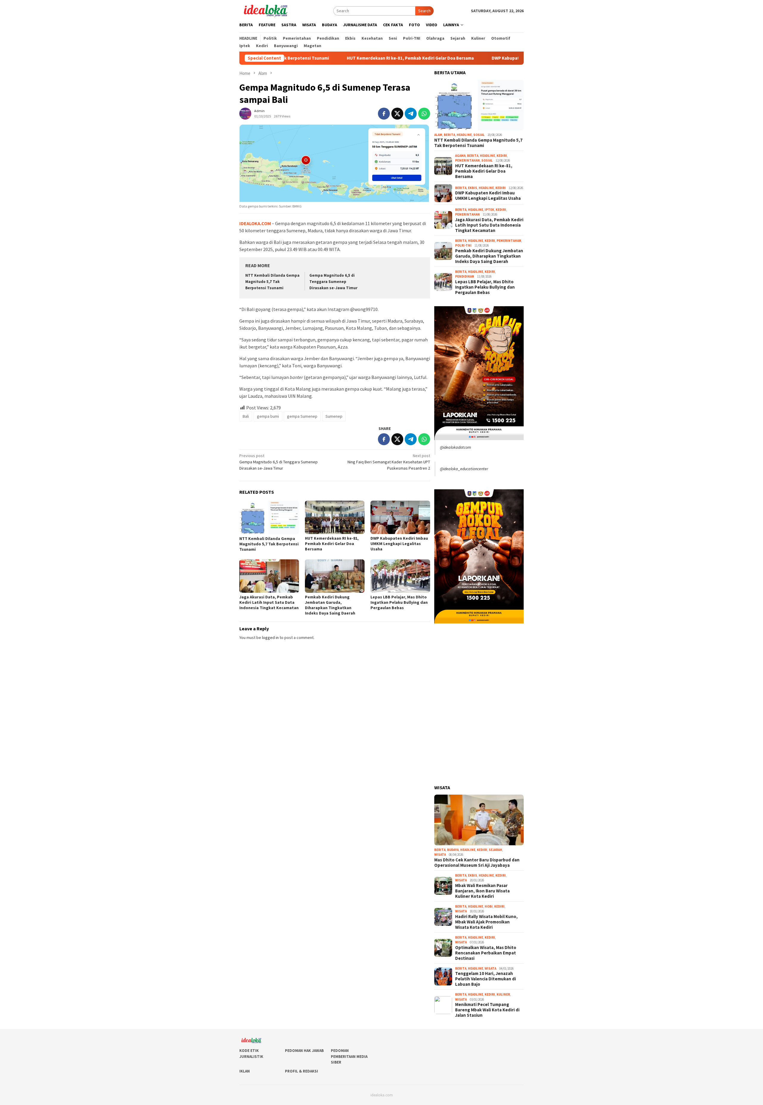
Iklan (244, 1071)
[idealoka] (265, 10)
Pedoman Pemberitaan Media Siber (349, 1056)
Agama (460, 156)
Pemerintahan (467, 160)
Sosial (479, 135)
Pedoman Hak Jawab (304, 1050)
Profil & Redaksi (301, 1071)
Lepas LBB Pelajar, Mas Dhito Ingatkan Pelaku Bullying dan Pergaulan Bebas (399, 602)
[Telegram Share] (411, 114)
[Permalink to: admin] (245, 113)
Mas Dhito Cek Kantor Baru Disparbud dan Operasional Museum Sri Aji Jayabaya (476, 862)
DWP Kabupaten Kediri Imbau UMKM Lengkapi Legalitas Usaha (507, 58)
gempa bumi (268, 416)
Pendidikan (464, 276)
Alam (438, 135)
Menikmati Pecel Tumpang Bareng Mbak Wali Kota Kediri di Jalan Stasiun (487, 1010)
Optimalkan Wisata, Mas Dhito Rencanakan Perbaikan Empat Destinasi (485, 953)
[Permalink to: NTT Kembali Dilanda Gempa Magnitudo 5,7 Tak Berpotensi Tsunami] (269, 517)
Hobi (489, 906)
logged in (270, 637)
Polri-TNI (463, 245)
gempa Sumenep (302, 416)
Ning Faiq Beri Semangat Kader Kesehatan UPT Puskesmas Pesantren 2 (389, 462)
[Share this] (384, 114)
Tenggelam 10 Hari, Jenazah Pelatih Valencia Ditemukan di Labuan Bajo (485, 979)
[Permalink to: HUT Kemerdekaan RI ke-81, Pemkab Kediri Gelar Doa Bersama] (335, 517)
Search (424, 10)
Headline (464, 135)
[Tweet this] (397, 114)
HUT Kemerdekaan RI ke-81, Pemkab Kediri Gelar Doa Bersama (362, 58)
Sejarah (495, 850)
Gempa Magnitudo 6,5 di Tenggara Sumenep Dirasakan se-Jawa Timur (333, 281)
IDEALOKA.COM (255, 223)
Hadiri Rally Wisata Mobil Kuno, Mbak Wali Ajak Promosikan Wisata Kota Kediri (486, 922)
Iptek (489, 210)
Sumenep (333, 416)
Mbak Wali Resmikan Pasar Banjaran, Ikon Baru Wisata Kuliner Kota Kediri (482, 891)
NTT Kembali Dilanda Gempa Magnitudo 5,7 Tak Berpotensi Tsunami (272, 281)
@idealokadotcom (455, 447)
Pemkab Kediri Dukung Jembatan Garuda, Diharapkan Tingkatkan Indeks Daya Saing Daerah (330, 605)
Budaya (453, 850)
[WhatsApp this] (424, 114)
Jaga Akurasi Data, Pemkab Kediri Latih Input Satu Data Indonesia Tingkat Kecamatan (269, 602)
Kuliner (503, 994)
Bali (246, 416)
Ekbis (472, 188)
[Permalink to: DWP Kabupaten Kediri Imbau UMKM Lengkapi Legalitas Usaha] (400, 517)
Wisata (440, 854)
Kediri (502, 156)
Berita (449, 135)
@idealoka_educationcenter (464, 468)
